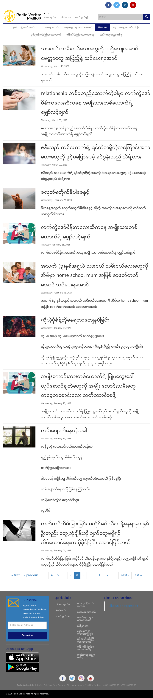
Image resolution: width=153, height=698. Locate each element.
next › (125, 575)
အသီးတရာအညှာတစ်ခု (111, 35)
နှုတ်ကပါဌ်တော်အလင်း (24, 27)
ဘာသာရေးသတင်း (50, 27)
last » (138, 575)
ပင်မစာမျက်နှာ (50, 17)
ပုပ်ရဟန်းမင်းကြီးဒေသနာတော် (46, 35)
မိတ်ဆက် (66, 17)
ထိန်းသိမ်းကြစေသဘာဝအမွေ (80, 35)
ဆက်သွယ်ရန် (81, 17)
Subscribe (27, 635)
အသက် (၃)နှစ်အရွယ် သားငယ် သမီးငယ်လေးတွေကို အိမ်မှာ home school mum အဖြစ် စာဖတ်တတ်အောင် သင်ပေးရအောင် (94, 276)
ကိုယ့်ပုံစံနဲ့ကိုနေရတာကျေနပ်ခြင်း (75, 320)
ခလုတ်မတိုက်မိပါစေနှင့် (65, 192)
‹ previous (31, 575)
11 (98, 575)
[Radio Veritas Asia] (29, 16)
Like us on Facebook (123, 606)
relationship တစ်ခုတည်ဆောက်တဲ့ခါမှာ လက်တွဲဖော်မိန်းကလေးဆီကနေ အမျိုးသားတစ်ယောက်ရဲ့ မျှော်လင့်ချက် (95, 103)
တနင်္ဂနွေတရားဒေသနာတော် (78, 27)
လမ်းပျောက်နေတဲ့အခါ (64, 431)
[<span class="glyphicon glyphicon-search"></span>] (146, 17)
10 (90, 575)
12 (106, 575)
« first (15, 575)
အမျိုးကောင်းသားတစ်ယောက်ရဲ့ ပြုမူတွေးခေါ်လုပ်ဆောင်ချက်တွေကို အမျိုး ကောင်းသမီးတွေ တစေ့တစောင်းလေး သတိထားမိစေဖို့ (88, 386)
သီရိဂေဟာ (102, 27)
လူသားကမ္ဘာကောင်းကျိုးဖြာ (126, 27)
